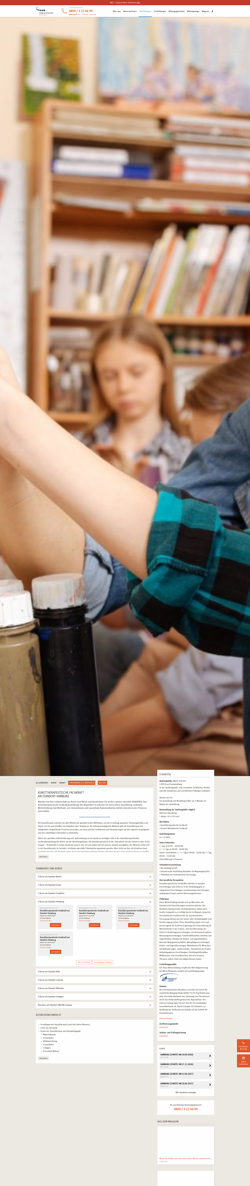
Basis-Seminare (130, 11)
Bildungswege (193, 11)
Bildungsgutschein (177, 11)
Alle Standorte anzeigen (186, 1092)
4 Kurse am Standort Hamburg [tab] (51, 902)
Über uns (117, 11)
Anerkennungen (166, 1018)
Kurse (54, 783)
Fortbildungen (160, 11)
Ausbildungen (145, 11)
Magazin (205, 11)
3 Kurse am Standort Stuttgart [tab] (51, 997)
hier (138, 3)
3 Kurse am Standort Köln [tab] (49, 972)
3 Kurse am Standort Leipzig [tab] (50, 980)
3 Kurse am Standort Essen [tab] (49, 885)
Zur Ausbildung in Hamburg (102, 962)
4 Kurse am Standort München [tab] (51, 988)
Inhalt (62, 783)
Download (163, 1027)
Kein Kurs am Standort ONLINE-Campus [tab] (55, 1005)
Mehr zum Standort (84, 962)
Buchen (102, 783)
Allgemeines (42, 783)
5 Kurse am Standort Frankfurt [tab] (51, 893)
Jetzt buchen (56, 925)
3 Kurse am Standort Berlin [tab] (49, 877)
